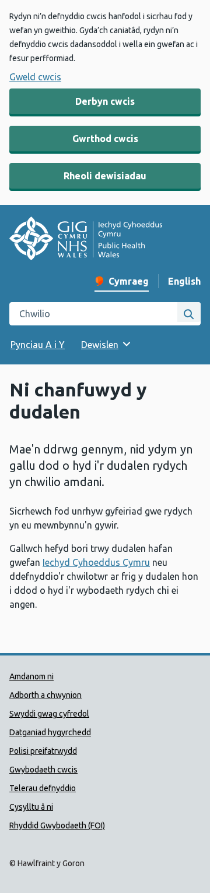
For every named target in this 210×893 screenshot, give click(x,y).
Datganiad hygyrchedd (50, 732)
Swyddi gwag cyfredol (49, 713)
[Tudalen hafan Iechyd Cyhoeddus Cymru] (85, 240)
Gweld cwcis (35, 77)
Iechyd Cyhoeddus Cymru (96, 562)
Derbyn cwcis (105, 101)
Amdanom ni (31, 676)
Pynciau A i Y (37, 344)
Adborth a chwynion (45, 695)
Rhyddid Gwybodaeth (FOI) (57, 825)
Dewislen (99, 344)
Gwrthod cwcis (105, 138)
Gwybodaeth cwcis (43, 769)
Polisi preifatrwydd (43, 751)
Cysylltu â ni (31, 807)
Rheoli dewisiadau (105, 176)
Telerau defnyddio (42, 788)
